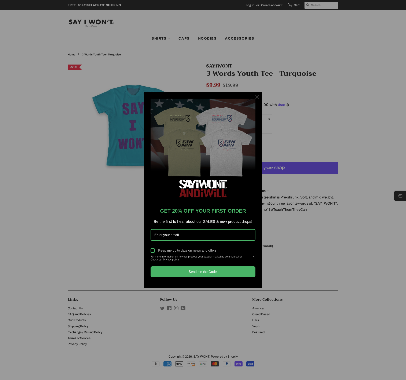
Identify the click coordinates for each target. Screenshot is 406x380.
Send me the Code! (203, 272)
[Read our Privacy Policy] (252, 257)
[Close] (257, 97)
